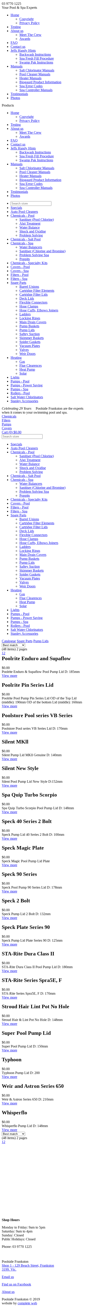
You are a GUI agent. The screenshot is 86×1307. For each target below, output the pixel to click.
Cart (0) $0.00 (11, 432)
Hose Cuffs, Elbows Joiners (38, 310)
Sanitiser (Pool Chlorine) (36, 219)
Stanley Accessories (24, 401)
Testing (16, 27)
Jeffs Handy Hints (23, 50)
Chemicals (9, 416)
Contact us (18, 46)
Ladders (25, 314)
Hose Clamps (28, 306)
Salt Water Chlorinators (27, 397)
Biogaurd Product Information (40, 82)
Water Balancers (30, 247)
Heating (16, 357)
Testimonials (19, 94)
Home (15, 15)
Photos (15, 98)
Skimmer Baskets (31, 338)
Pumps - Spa (19, 389)
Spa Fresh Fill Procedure (36, 58)
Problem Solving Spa (34, 255)
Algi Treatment (29, 223)
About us (17, 31)
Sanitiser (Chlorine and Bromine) (42, 251)
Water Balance (29, 227)
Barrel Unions (29, 286)
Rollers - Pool (20, 393)
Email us (8, 1277)
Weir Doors (27, 354)
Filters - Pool (19, 275)
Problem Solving (31, 235)
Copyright (26, 19)
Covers (7, 428)
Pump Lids (27, 330)
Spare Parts (18, 283)
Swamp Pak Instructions (36, 62)
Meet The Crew (30, 35)
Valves (24, 350)
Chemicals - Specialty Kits (29, 263)
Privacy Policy (29, 23)
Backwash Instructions (35, 54)
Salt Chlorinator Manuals (36, 70)
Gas (22, 361)
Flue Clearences (30, 365)
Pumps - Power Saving (27, 385)
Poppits (24, 259)
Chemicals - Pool (22, 215)
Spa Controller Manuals (35, 90)
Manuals (16, 66)
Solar (23, 373)
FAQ (14, 42)
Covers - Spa (20, 271)
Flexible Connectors (33, 302)
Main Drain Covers (32, 322)
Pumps (6, 424)
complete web (27, 1303)
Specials (16, 208)
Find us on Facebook (16, 1284)
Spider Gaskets (29, 342)
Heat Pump (27, 369)
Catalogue (9, 641)
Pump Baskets (29, 326)
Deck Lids (26, 298)
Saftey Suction (29, 334)
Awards (24, 39)
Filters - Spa (19, 279)
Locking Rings (29, 318)
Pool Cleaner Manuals (34, 74)
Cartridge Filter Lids (33, 294)
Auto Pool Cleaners (24, 211)
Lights (15, 377)
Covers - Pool (20, 267)
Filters (6, 420)
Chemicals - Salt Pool (26, 239)
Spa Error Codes (31, 86)
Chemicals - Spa (22, 243)
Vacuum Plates (29, 346)
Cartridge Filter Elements (36, 290)
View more (9, 676)
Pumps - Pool (20, 381)
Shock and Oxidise (32, 231)
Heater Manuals (30, 78)
